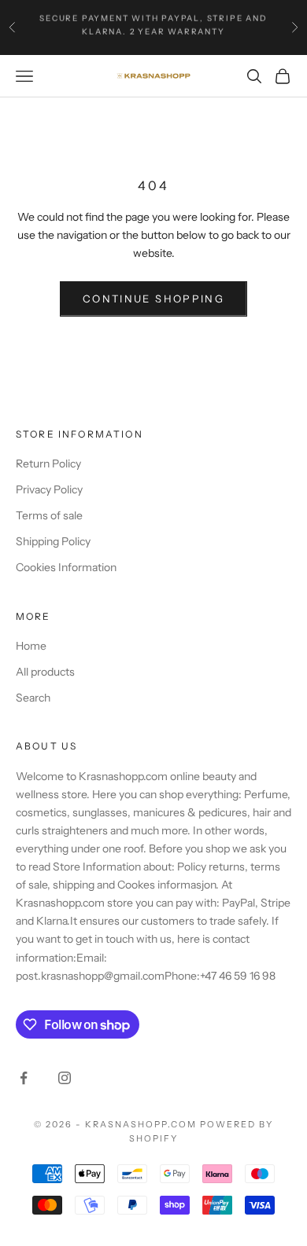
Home (31, 646)
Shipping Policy (53, 541)
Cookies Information (66, 567)
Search (33, 698)
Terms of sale (49, 515)
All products (45, 672)
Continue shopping (153, 298)
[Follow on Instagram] (64, 1078)
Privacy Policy (49, 489)
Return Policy (48, 463)
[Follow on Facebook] (23, 1078)
